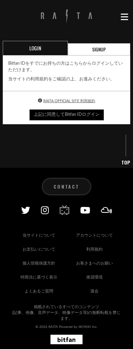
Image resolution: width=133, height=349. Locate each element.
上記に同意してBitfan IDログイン (67, 114)
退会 (94, 291)
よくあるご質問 (39, 291)
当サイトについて (39, 235)
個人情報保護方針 (39, 263)
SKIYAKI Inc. (88, 327)
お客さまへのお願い (94, 263)
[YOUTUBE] (85, 210)
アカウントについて (94, 235)
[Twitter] (25, 210)
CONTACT (66, 186)
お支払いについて (39, 249)
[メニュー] (124, 17)
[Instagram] (45, 210)
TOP (125, 162)
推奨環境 (94, 277)
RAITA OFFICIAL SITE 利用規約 (69, 101)
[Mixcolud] (106, 210)
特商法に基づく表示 (38, 277)
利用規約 (94, 249)
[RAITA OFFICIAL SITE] (66, 17)
